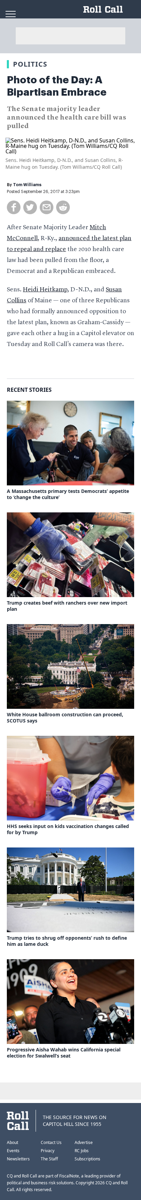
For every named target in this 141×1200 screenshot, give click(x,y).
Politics (30, 64)
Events (13, 1151)
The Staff (49, 1159)
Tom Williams (27, 185)
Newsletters (18, 1159)
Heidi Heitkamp (45, 290)
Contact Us (51, 1142)
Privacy (47, 1151)
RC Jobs (82, 1151)
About (12, 1142)
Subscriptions (87, 1159)
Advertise (84, 1142)
